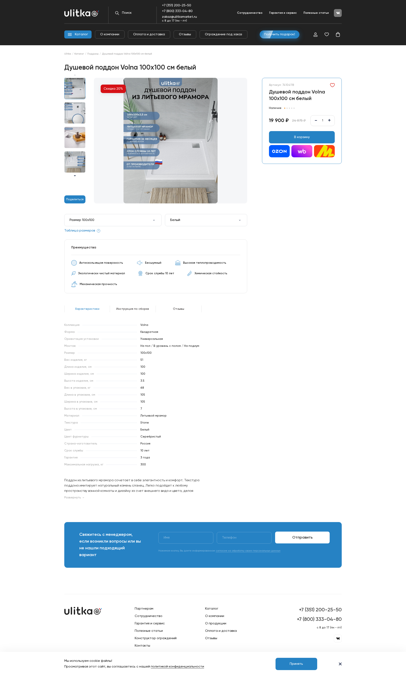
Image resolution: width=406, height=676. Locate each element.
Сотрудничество (249, 12)
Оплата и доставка (149, 34)
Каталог (79, 54)
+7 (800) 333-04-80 (177, 11)
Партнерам (144, 608)
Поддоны (93, 54)
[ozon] (279, 152)
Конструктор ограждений (156, 638)
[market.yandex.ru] (324, 152)
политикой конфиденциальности (177, 666)
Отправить (302, 537)
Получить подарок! (279, 34)
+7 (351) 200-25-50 (176, 5)
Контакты (142, 645)
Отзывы (185, 34)
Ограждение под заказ (223, 34)
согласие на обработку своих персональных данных (248, 551)
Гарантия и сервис (283, 12)
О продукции (215, 623)
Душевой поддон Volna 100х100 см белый (127, 54)
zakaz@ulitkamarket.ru (179, 17)
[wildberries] (301, 152)
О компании (109, 34)
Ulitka (67, 54)
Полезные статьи (316, 12)
